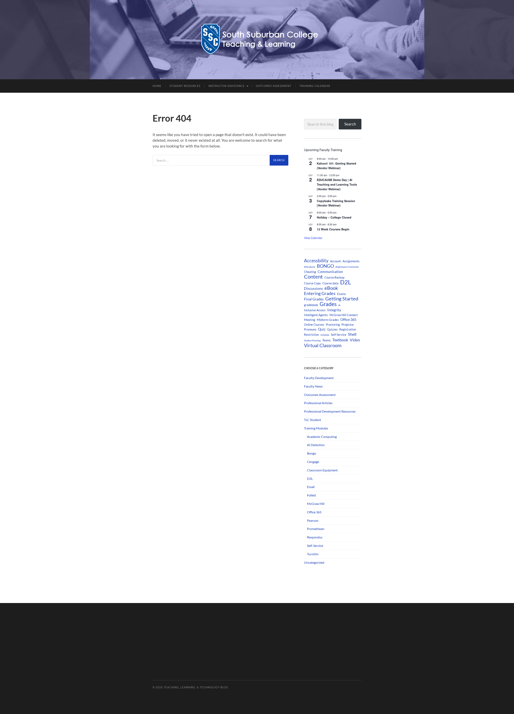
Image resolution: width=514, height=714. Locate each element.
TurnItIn (312, 554)
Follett (311, 495)
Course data (330, 283)
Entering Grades (320, 293)
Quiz (321, 329)
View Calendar (313, 238)
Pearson (312, 520)
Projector (348, 324)
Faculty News (313, 386)
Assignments (351, 261)
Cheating (310, 272)
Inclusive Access (315, 310)
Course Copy (312, 283)
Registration (347, 329)
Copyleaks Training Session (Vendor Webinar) (336, 203)
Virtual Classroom (323, 345)
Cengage (313, 462)
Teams (326, 340)
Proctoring (333, 324)
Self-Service (315, 545)
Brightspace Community (347, 266)
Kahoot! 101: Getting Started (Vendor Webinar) (336, 165)
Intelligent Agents (316, 315)
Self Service (338, 334)
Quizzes (332, 329)
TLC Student (312, 420)
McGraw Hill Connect (343, 315)
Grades (328, 304)
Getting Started (341, 298)
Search (350, 124)
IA (339, 305)
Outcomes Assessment (273, 85)
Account (335, 261)
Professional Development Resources (330, 411)
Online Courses (314, 324)
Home (157, 85)
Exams (341, 294)
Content (313, 276)
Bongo (311, 453)
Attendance (309, 266)
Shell (352, 334)
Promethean (315, 529)
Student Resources (184, 85)
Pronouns (310, 329)
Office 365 (348, 319)
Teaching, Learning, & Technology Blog (196, 687)
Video (355, 339)
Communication (330, 272)
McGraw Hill (315, 503)
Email (311, 487)
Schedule (324, 335)
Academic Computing (322, 436)
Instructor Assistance (226, 85)
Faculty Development (319, 378)
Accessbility (316, 260)
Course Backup (334, 277)
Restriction (311, 334)
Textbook (340, 339)
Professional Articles (318, 403)
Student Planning (312, 340)
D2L (345, 282)
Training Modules (316, 428)
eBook (331, 288)
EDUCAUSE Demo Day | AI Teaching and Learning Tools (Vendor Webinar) (337, 184)
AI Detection (316, 445)
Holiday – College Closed (334, 217)
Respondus (314, 537)
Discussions (313, 288)
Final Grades (314, 299)
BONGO (325, 265)
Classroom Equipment (322, 470)
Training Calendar (314, 85)
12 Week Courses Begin (333, 229)
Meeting (309, 319)
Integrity (334, 310)
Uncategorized (314, 562)
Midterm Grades (328, 319)
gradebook (311, 305)
